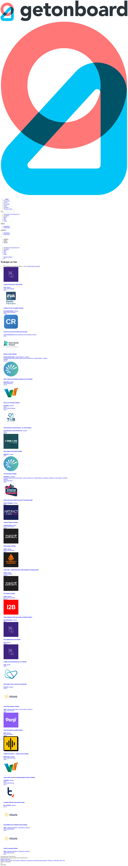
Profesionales (7, 227)
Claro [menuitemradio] (5, 240)
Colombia (7, 204)
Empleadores (7, 226)
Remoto (7, 207)
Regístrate (3, 230)
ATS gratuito (16, 860)
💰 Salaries (6, 215)
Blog (61, 860)
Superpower (23, 860)
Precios (5, 217)
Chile (6, 202)
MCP (5, 219)
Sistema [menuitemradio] (6, 239)
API (64, 860)
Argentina (7, 200)
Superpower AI (15, 214)
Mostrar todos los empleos (34, 266)
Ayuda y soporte (8, 860)
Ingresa (2, 223)
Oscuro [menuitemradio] (5, 242)
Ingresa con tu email (5, 859)
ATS (5, 218)
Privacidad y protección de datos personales (37, 860)
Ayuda (5, 221)
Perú (6, 205)
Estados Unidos (8, 209)
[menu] (1, 245)
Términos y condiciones (53, 860)
